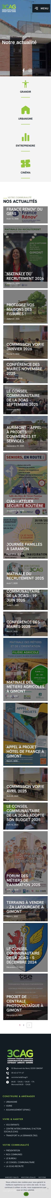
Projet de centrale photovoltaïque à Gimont (25, 1003)
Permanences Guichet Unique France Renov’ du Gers (24, 207)
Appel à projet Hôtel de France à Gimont (25, 751)
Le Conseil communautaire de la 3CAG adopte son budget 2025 (25, 813)
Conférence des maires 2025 (23, 624)
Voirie (9, 1105)
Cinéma (25, 172)
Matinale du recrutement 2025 (25, 576)
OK (26, 1194)
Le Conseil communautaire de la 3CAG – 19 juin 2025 (23, 593)
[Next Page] (29, 1025)
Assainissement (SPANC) (18, 1109)
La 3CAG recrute (15, 1166)
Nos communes (14, 1154)
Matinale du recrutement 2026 (25, 276)
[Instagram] (30, 70)
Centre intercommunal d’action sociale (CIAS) (22, 1130)
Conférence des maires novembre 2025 (24, 369)
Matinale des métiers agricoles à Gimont (25, 687)
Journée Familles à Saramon (24, 546)
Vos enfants (12, 1124)
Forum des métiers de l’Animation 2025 (23, 880)
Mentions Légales (28, 1177)
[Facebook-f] (23, 70)
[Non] (47, 1188)
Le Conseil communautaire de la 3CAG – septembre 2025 (23, 398)
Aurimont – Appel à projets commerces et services (24, 434)
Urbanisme (25, 118)
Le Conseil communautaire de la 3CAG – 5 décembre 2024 (23, 955)
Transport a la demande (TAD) (21, 1135)
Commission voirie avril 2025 (25, 789)
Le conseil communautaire (20, 1162)
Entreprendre (25, 145)
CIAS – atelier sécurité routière (25, 503)
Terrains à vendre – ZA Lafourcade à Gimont (25, 907)
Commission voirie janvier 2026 (25, 346)
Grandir (25, 91)
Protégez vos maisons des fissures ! (20, 309)
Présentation (13, 1150)
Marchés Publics (12, 1177)
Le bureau (11, 1158)
